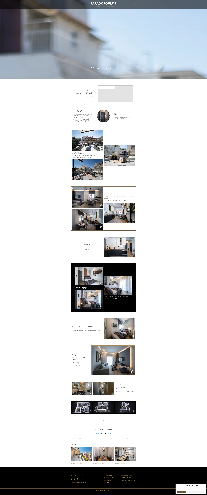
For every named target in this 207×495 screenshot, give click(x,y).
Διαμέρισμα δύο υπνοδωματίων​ (76, 463)
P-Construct (106, 474)
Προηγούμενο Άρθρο (76, 438)
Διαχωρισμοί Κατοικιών (109, 477)
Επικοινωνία (106, 482)
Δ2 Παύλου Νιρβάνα (97, 462)
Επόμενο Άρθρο (131, 438)
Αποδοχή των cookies (181, 491)
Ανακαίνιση (106, 478)
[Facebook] (96, 433)
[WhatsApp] (108, 433)
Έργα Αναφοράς (107, 480)
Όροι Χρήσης (84, 482)
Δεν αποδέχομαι (191, 491)
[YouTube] (80, 479)
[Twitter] (98, 433)
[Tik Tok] (77, 479)
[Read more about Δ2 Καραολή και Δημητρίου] (81, 453)
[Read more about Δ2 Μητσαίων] (125, 453)
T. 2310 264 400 (75, 475)
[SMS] (105, 433)
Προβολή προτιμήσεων (200, 491)
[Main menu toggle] (134, 4)
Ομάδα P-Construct (108, 475)
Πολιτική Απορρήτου (76, 482)
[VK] (110, 433)
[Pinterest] (101, 433)
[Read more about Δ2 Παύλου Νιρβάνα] (103, 453)
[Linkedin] (103, 433)
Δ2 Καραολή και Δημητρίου (77, 462)
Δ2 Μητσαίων (118, 462)
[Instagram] (74, 479)
